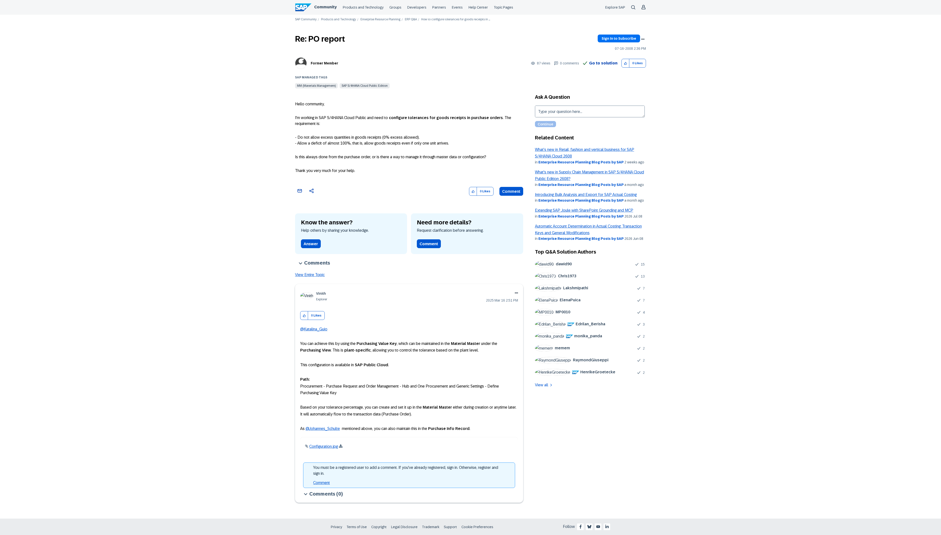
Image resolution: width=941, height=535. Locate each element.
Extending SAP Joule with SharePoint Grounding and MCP (584, 210)
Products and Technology (363, 7)
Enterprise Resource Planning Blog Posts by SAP (581, 162)
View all (541, 385)
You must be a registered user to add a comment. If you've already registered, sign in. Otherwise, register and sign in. (405, 470)
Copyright (379, 527)
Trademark (430, 527)
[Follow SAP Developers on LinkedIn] (607, 527)
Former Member (324, 63)
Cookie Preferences (477, 527)
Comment (511, 191)
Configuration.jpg (323, 446)
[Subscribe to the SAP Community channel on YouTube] (598, 527)
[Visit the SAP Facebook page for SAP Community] (580, 527)
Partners (439, 7)
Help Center (478, 7)
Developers (416, 7)
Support (450, 527)
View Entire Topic (310, 275)
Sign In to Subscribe (619, 38)
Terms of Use (357, 527)
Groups (395, 7)
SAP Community (306, 19)
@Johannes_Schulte (323, 428)
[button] (625, 63)
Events (457, 7)
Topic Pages (503, 7)
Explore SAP (615, 7)
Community (325, 7)
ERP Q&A (411, 19)
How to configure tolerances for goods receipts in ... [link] (455, 19)
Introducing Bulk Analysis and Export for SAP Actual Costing (586, 195)
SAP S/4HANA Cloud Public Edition (365, 85)
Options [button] (643, 39)
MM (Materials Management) (316, 85)
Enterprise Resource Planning (380, 19)
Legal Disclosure (404, 527)
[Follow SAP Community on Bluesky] (589, 527)
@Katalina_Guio (313, 329)
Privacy (336, 527)
